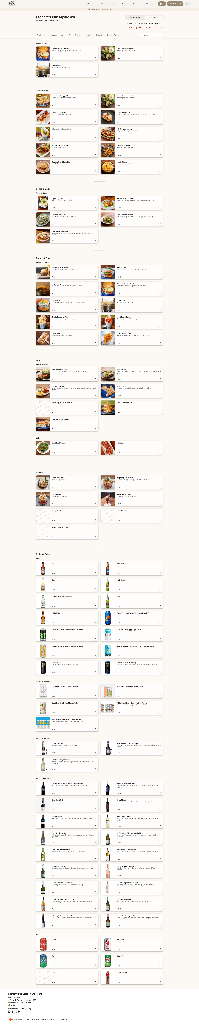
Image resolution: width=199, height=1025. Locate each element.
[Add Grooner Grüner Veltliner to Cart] (95, 858)
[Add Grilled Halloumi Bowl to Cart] (95, 240)
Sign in (187, 4)
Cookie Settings (65, 1019)
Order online (13, 1008)
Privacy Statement (49, 1019)
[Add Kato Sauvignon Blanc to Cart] (95, 842)
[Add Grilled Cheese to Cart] (160, 395)
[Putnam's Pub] (12, 3)
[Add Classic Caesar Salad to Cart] (95, 223)
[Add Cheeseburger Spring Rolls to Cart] (95, 138)
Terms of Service (32, 1019)
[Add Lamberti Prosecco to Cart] (95, 875)
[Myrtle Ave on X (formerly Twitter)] (15, 1012)
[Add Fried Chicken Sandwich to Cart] (95, 57)
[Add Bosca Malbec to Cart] (160, 809)
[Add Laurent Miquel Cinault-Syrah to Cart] (160, 891)
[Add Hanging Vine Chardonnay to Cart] (160, 858)
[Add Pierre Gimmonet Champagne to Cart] (95, 891)
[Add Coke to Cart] (95, 948)
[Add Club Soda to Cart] (95, 981)
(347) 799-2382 (14, 997)
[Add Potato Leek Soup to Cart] (95, 207)
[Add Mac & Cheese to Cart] (160, 171)
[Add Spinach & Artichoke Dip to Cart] (95, 171)
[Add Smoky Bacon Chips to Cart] (160, 342)
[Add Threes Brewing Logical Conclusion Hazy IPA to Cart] (160, 622)
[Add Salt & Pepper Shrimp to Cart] (160, 138)
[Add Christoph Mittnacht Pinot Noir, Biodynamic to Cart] (95, 924)
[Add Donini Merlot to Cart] (95, 825)
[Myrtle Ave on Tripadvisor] (18, 1012)
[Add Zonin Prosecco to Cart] (95, 752)
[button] (89, 4)
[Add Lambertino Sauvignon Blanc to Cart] (160, 924)
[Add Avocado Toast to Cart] (160, 378)
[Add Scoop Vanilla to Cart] (95, 519)
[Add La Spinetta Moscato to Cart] (160, 908)
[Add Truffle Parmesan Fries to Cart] (95, 326)
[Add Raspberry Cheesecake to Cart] (160, 486)
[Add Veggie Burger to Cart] (95, 292)
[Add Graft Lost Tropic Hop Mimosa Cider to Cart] (95, 712)
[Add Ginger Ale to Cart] (160, 965)
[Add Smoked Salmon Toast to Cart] (95, 378)
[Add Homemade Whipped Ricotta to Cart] (95, 104)
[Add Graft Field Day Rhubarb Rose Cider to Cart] (160, 695)
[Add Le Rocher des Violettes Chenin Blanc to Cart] (160, 842)
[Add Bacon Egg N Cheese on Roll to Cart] (95, 411)
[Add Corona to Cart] (95, 589)
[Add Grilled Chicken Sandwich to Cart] (95, 428)
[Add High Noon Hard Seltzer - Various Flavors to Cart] (95, 728)
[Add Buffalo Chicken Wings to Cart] (95, 154)
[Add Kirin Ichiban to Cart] (95, 622)
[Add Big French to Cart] (95, 309)
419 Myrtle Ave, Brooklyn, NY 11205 (22, 1000)
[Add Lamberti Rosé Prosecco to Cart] (160, 875)
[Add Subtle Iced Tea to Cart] (160, 981)
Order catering (25, 1008)
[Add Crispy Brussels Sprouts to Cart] (160, 57)
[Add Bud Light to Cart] (160, 572)
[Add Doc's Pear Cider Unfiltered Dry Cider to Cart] (95, 695)
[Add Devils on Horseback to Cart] (95, 121)
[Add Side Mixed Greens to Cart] (95, 452)
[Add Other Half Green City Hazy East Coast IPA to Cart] (95, 638)
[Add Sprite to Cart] (95, 965)
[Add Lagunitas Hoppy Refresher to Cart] (95, 605)
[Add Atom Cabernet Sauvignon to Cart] (160, 792)
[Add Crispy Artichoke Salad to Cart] (160, 223)
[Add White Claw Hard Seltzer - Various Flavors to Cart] (160, 712)
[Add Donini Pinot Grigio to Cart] (160, 825)
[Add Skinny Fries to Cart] (95, 74)
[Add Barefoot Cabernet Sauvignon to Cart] (160, 752)
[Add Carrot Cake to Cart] (95, 503)
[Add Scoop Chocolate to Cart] (160, 519)
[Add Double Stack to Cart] (160, 276)
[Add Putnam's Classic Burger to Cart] (95, 276)
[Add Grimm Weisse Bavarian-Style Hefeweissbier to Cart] (95, 655)
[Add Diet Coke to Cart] (160, 948)
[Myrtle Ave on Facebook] (12, 1012)
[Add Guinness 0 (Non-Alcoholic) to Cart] (160, 671)
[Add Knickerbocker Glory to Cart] (160, 503)
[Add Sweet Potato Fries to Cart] (160, 326)
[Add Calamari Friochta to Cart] (160, 154)
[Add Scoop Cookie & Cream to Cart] (95, 536)
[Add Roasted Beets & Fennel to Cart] (160, 207)
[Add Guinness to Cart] (95, 671)
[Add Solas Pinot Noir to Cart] (95, 809)
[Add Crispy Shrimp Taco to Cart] (160, 121)
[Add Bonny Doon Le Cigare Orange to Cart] (95, 908)
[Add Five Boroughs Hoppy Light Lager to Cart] (160, 638)
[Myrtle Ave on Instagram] (9, 1012)
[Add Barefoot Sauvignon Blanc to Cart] (95, 768)
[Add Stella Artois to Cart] (160, 589)
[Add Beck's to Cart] (160, 605)
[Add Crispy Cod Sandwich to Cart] (160, 411)
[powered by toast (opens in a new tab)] (16, 1019)
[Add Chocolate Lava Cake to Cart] (95, 486)
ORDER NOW (175, 4)
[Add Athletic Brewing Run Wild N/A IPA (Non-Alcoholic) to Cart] (160, 655)
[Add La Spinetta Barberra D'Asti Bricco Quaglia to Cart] (95, 792)
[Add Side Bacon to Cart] (160, 452)
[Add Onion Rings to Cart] (95, 342)
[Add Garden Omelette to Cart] (95, 395)
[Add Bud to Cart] (95, 572)
